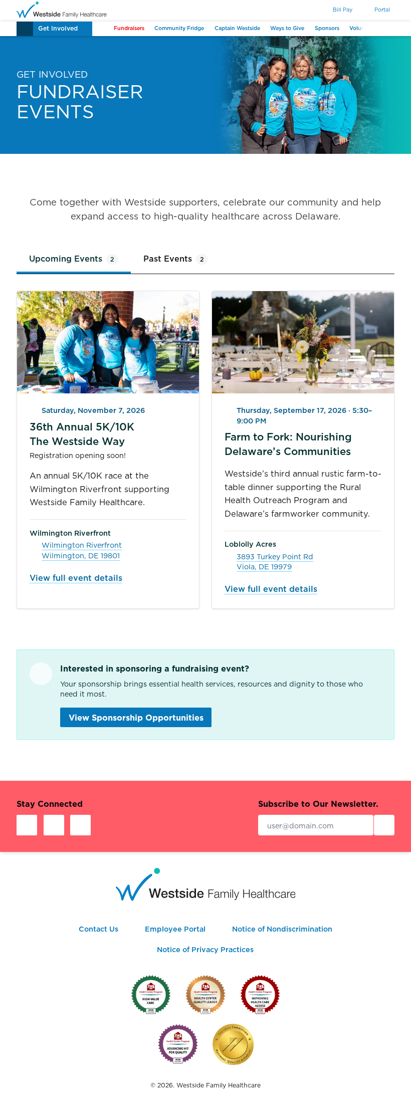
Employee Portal (175, 929)
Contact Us (98, 929)
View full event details (76, 577)
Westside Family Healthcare (218, 1085)
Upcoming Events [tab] (71, 258)
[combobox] (307, 10)
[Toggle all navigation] (25, 29)
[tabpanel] (205, 450)
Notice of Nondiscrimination (282, 929)
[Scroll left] (100, 29)
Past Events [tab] (173, 258)
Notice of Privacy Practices (205, 950)
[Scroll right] (371, 29)
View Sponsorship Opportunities (136, 717)
